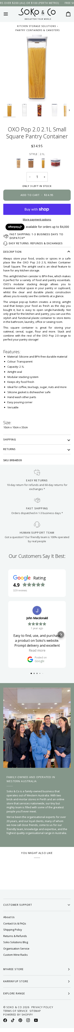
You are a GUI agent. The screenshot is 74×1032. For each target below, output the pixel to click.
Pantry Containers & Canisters (37, 30)
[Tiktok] (12, 1020)
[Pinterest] (20, 1020)
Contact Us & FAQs (14, 923)
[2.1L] (44, 164)
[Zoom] (11, 94)
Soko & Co (14, 1007)
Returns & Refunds (15, 936)
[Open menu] (9, 14)
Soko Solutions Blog (15, 942)
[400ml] (55, 164)
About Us (9, 917)
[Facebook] (5, 1020)
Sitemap (35, 1011)
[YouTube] (36, 1020)
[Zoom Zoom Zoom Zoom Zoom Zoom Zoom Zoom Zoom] (37, 68)
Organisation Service (16, 948)
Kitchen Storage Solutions (36, 26)
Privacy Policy (42, 1007)
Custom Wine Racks (15, 955)
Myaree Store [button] (13, 969)
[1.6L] (19, 164)
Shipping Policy (12, 929)
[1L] (32, 164)
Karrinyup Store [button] (15, 981)
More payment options (37, 219)
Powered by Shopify (18, 1014)
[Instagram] (28, 1020)
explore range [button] (14, 993)
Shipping (9, 439)
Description (12, 252)
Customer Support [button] (17, 905)
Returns (9, 449)
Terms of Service (15, 1011)
